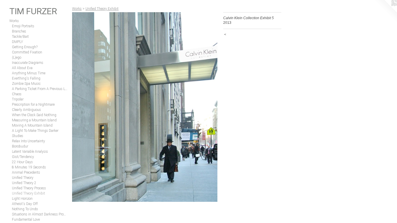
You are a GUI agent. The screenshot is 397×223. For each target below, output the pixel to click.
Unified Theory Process (29, 188)
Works (14, 21)
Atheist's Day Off (25, 204)
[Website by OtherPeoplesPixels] (385, 11)
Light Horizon (22, 199)
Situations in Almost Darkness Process (39, 214)
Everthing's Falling (26, 78)
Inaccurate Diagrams (27, 63)
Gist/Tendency (23, 157)
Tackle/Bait (20, 37)
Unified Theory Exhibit (28, 193)
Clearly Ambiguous (26, 110)
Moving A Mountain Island (32, 125)
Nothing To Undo (25, 209)
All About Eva (22, 68)
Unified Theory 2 (24, 183)
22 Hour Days (22, 162)
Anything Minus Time (28, 73)
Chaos (17, 94)
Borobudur (20, 146)
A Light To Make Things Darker (35, 131)
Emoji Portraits (23, 26)
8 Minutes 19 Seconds (29, 167)
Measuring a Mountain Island (34, 120)
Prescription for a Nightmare (33, 104)
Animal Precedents (26, 172)
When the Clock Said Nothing (34, 115)
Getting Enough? (24, 47)
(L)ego (16, 57)
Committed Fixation (27, 52)
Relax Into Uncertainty (28, 141)
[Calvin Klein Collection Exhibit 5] (144, 107)
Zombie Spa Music (26, 84)
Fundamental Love (26, 219)
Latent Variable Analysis (30, 152)
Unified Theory (22, 178)
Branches (19, 31)
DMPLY (17, 42)
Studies (17, 136)
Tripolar (18, 99)
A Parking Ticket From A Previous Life (39, 89)
